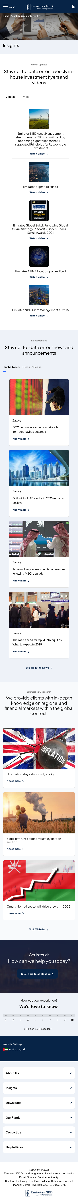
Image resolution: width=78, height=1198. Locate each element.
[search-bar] (73, 6)
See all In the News (37, 667)
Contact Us (13, 1132)
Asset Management (21, 16)
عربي (12, 6)
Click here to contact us (36, 973)
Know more (19, 438)
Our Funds (13, 1117)
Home (6, 16)
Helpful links (14, 1147)
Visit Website (37, 929)
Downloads (13, 1103)
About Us (12, 1073)
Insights (11, 1088)
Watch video (37, 153)
